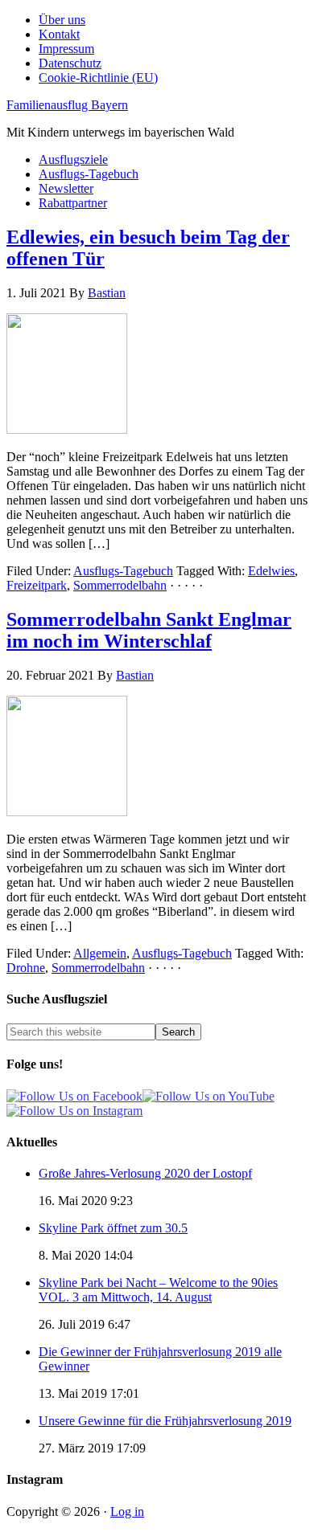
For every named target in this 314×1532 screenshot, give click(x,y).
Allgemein (99, 953)
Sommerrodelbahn (120, 585)
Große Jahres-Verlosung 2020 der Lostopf (145, 1173)
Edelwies (271, 571)
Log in (127, 1511)
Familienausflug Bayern (67, 105)
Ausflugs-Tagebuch (123, 571)
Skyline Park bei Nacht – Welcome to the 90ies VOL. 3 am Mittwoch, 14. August (158, 1290)
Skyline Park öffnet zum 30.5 (113, 1228)
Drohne (25, 967)
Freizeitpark (36, 585)
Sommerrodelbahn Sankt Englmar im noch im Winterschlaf (148, 630)
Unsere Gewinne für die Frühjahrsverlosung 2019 (165, 1421)
